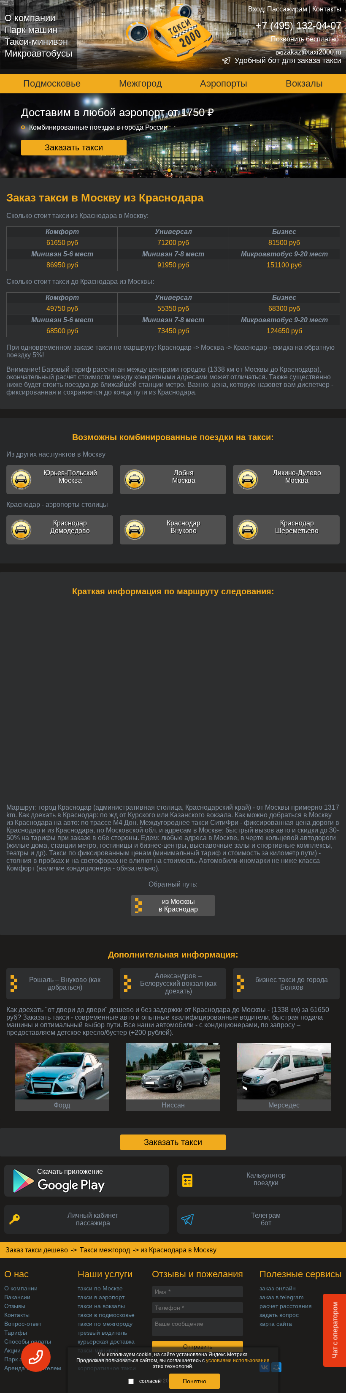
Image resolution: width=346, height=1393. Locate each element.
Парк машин (31, 29)
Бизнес (284, 231)
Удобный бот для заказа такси (288, 60)
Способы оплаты (27, 1341)
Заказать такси (74, 147)
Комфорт (62, 231)
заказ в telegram (282, 1297)
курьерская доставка (106, 1341)
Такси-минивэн (36, 41)
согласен (150, 1381)
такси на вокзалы (101, 1306)
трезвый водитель (102, 1332)
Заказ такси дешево (36, 1250)
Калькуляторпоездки (266, 1179)
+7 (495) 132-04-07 (298, 25)
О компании (30, 18)
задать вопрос (279, 1314)
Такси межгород (105, 1250)
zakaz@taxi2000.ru (308, 52)
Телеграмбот (266, 1219)
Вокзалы (304, 83)
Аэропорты (223, 83)
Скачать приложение (70, 1171)
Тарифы (15, 1332)
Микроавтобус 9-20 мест (284, 254)
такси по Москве (100, 1288)
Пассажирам (287, 9)
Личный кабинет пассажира (93, 1219)
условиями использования (238, 1360)
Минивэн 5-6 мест (62, 254)
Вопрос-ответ (22, 1323)
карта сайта (276, 1323)
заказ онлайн (278, 1288)
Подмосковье (52, 83)
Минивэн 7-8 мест (173, 254)
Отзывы (14, 1306)
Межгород (140, 83)
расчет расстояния (286, 1306)
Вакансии (17, 1297)
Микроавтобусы (39, 53)
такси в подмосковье (106, 1314)
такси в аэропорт (101, 1297)
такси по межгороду (105, 1323)
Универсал (173, 231)
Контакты (326, 9)
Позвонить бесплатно (305, 39)
